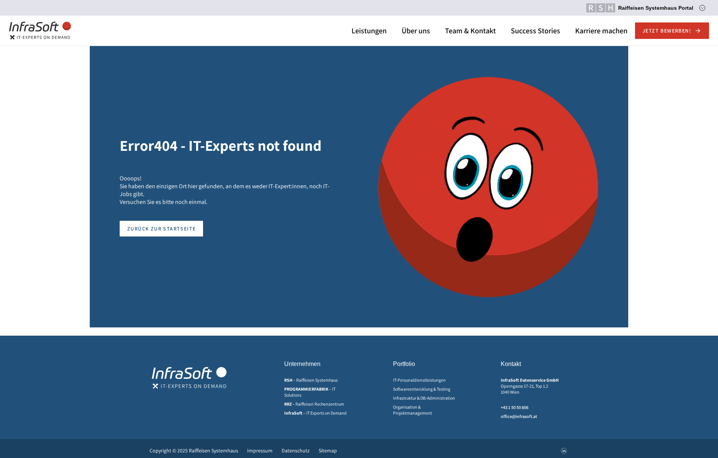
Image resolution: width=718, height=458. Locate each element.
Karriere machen (601, 31)
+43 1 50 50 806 (514, 407)
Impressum (260, 450)
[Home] (40, 31)
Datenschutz (296, 450)
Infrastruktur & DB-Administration (424, 398)
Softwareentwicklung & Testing (421, 389)
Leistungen (369, 31)
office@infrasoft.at (519, 416)
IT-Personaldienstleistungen (419, 380)
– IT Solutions (309, 392)
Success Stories (535, 31)
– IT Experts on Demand (315, 413)
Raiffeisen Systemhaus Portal (655, 8)
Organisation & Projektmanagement (412, 410)
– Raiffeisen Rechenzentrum (314, 404)
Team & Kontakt (470, 31)
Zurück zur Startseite (161, 228)
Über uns (416, 31)
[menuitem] (318, 380)
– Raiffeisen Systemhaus (311, 380)
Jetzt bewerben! (666, 30)
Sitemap (328, 450)
